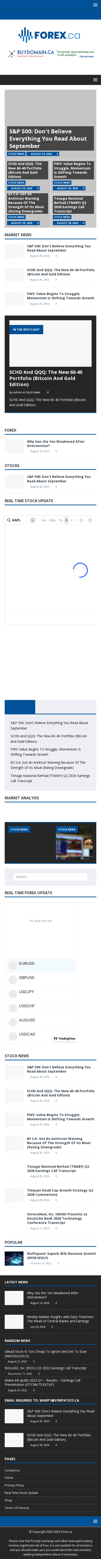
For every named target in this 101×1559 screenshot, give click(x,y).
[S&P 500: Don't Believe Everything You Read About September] (14, 251)
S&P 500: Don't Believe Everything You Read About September (48, 138)
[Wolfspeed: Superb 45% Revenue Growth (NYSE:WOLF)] (14, 1258)
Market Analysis (22, 798)
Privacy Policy (14, 1485)
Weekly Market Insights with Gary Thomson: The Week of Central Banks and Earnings (60, 1319)
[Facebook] (37, 15)
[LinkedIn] (55, 15)
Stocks (12, 465)
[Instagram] (64, 15)
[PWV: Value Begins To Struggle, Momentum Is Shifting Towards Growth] (14, 299)
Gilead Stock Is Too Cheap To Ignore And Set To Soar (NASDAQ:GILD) (46, 1353)
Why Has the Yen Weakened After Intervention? (56, 443)
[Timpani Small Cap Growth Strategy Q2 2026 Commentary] (14, 1195)
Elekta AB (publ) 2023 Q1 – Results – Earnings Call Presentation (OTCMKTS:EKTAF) (42, 1382)
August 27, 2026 (39, 1228)
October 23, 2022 (40, 1263)
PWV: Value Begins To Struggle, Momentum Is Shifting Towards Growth (72, 170)
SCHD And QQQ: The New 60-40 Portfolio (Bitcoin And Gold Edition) (25, 170)
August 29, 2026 (67, 188)
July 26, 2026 (37, 1326)
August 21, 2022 (17, 1361)
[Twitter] (46, 15)
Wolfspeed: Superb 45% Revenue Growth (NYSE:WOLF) (61, 1255)
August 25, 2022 (17, 1390)
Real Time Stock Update (21, 1493)
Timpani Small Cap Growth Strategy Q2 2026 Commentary (60, 1192)
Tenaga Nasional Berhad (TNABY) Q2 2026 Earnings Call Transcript (70, 205)
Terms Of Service (17, 1508)
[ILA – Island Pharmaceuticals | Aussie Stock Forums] (30, 843)
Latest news (16, 1282)
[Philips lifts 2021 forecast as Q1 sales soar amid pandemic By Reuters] (78, 843)
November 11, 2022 (20, 1373)
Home (9, 1477)
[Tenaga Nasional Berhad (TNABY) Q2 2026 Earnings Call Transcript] (14, 1171)
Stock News (17, 1055)
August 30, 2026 (41, 154)
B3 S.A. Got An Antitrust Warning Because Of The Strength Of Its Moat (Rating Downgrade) (26, 202)
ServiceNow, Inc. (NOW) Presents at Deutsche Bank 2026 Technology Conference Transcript (57, 1218)
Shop (8, 1500)
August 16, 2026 (39, 451)
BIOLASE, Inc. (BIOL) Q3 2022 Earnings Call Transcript (45, 1368)
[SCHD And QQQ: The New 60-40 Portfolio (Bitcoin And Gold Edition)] (14, 275)
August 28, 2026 (67, 223)
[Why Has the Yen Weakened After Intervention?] (14, 446)
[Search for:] (50, 877)
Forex (10, 430)
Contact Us (12, 1470)
